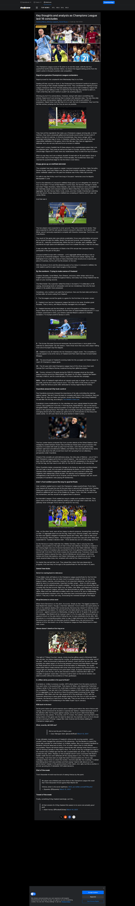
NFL (53, 7)
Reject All (93, 897)
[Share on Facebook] (69, 817)
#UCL (70, 787)
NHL (62, 7)
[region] (67, 896)
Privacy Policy (66, 901)
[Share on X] (61, 817)
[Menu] (37, 7)
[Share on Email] (73, 817)
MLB (67, 7)
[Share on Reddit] (65, 817)
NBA (58, 7)
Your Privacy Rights (93, 901)
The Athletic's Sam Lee (71, 399)
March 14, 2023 (82, 734)
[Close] (103, 888)
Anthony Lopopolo (52, 22)
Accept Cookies (93, 892)
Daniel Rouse (63, 22)
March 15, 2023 (65, 789)
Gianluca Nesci (41, 22)
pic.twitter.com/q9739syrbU (82, 787)
